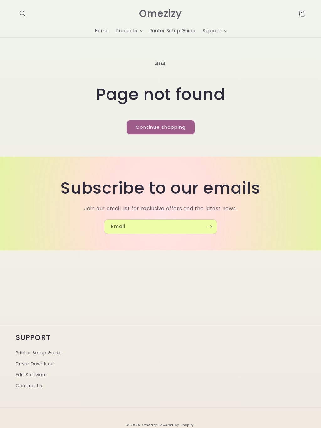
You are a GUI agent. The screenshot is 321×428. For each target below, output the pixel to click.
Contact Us (29, 386)
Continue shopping (161, 127)
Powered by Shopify (176, 425)
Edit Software (31, 375)
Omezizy (149, 425)
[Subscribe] (210, 226)
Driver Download (35, 364)
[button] (22, 13)
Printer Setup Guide (38, 353)
